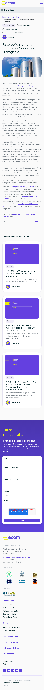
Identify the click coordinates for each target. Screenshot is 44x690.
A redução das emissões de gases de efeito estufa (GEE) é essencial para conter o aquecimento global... (20, 395)
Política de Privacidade (11, 683)
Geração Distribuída (9, 630)
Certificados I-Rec (10, 637)
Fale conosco (8, 654)
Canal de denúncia (9, 614)
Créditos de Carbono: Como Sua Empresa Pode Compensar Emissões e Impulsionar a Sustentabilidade (21, 386)
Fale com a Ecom (9, 658)
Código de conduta (9, 608)
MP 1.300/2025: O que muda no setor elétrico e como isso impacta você (21, 273)
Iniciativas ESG (8, 605)
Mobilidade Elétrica (11, 648)
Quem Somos (8, 601)
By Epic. (5, 685)
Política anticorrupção (10, 611)
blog (9, 17)
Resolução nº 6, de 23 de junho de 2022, (18, 86)
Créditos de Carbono (12, 642)
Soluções (6, 623)
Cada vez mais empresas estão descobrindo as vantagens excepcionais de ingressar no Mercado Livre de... (22, 336)
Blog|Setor (16, 17)
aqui (36, 221)
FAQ (4, 664)
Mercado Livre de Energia (11, 627)
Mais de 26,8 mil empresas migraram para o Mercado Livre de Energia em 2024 (21, 328)
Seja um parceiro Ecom (11, 661)
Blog (11, 266)
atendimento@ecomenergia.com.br (16, 557)
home (4, 17)
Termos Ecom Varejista (11, 617)
